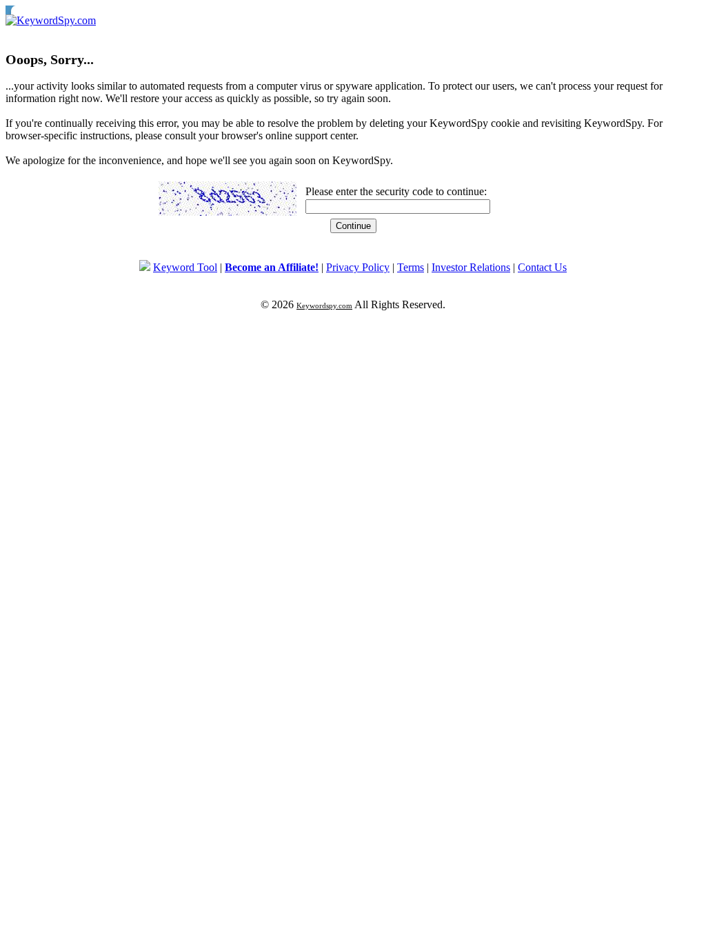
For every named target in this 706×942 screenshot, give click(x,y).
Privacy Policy (358, 267)
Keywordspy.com (324, 305)
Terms (410, 267)
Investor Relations (471, 267)
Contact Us (542, 267)
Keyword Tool (185, 267)
